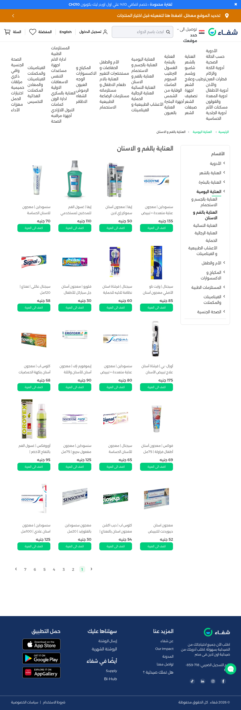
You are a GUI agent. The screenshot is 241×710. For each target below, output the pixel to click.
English (66, 32)
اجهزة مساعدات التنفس (59, 70)
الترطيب (170, 73)
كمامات (57, 104)
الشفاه (81, 96)
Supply (111, 671)
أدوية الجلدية (216, 113)
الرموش (82, 90)
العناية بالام (109, 79)
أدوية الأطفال (217, 90)
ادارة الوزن (59, 98)
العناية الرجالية (142, 93)
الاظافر (81, 101)
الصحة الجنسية (209, 312)
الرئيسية (223, 132)
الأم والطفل (109, 62)
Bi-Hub (110, 679)
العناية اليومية (143, 59)
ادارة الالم (58, 59)
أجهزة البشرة (174, 101)
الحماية (137, 98)
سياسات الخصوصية (24, 702)
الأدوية (211, 51)
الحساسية (213, 118)
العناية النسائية (143, 87)
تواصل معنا (165, 664)
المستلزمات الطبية (206, 287)
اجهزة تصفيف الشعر (191, 96)
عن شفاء (167, 641)
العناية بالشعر (210, 173)
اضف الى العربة (157, 228)
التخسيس (35, 101)
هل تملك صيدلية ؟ (158, 672)
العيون (81, 84)
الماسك (170, 84)
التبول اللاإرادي (62, 110)
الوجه (80, 79)
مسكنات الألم (217, 107)
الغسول (170, 68)
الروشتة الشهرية (104, 649)
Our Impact (164, 649)
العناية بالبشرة (210, 182)
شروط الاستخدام (54, 702)
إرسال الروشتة (107, 641)
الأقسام (218, 154)
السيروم (170, 79)
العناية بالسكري (63, 93)
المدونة (167, 656)
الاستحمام (108, 107)
